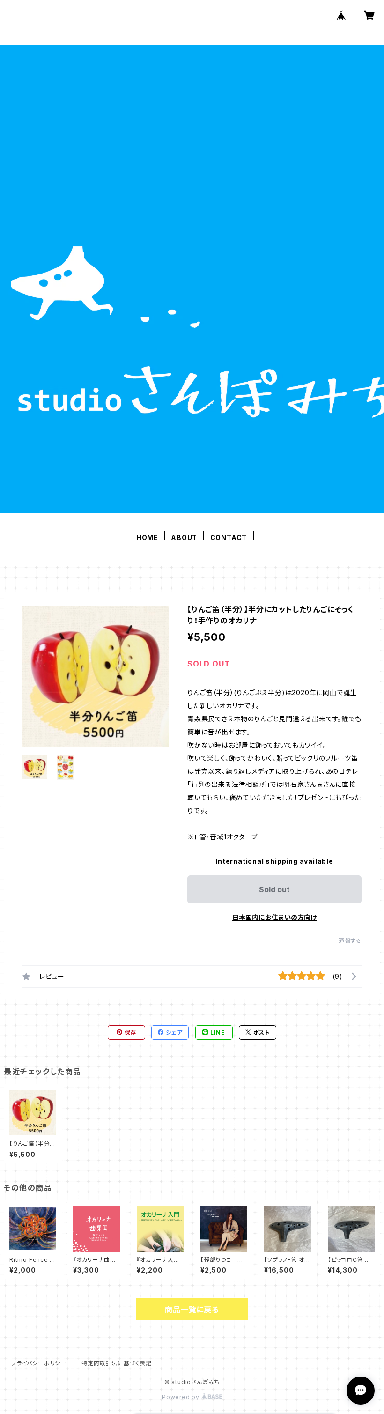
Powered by (181, 1396)
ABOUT (184, 537)
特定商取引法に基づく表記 (116, 1363)
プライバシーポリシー (38, 1363)
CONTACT (228, 537)
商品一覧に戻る (192, 1309)
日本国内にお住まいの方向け (274, 917)
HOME (147, 537)
